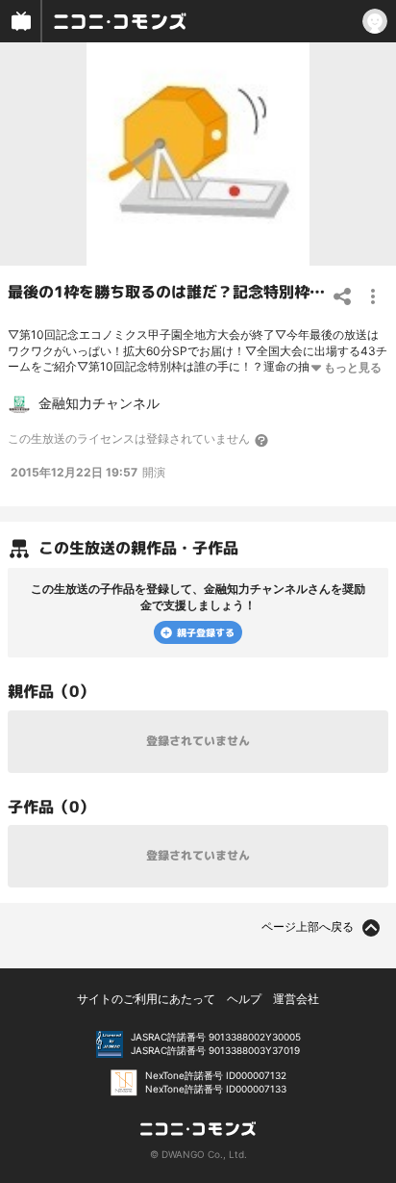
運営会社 (296, 998)
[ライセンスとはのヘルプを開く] (262, 440)
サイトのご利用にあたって (146, 998)
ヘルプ (244, 998)
